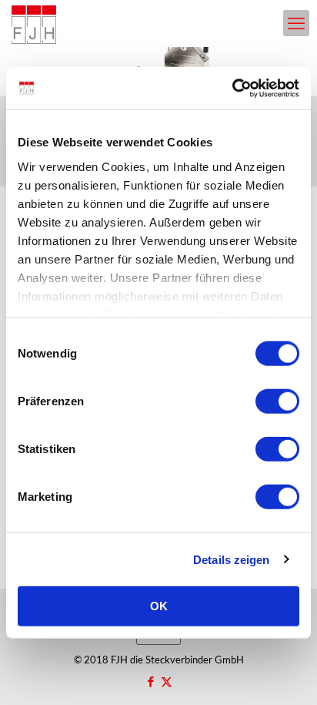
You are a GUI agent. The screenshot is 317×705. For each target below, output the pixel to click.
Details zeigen (231, 559)
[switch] (277, 401)
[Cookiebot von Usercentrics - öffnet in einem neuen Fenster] (232, 88)
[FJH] (34, 23)
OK (159, 606)
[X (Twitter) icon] (166, 681)
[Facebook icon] (150, 681)
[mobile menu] (296, 23)
